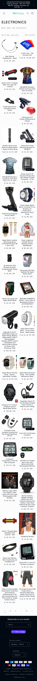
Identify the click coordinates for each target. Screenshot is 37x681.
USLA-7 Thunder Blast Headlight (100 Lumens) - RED (9, 533)
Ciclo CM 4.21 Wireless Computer (27, 434)
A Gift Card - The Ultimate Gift (27, 54)
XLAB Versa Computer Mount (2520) (10, 214)
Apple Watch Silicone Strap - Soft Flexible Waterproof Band (27, 374)
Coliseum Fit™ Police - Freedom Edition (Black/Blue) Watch (10, 406)
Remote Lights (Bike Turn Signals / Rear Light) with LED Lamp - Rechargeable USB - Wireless (9, 494)
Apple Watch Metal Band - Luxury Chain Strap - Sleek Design (27, 330)
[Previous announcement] (4, 4)
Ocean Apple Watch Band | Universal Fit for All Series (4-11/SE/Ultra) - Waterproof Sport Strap (27, 209)
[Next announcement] (33, 4)
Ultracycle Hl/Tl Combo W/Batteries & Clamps (27, 119)
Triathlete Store (17, 668)
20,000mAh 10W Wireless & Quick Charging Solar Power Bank (9, 268)
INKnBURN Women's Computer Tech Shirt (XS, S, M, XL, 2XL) (9, 178)
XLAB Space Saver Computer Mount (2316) (9, 108)
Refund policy (16, 671)
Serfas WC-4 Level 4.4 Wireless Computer (27, 563)
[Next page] (32, 611)
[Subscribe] (28, 624)
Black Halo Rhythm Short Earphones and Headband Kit (9, 560)
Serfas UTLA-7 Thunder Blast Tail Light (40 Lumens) (10, 84)
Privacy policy (28, 671)
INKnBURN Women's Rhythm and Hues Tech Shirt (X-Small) (27, 89)
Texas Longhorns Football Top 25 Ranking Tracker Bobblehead (27, 242)
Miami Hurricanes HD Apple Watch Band (9, 299)
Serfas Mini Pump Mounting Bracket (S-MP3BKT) (27, 147)
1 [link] (5, 611)
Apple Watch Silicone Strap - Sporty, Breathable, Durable (9, 374)
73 (26, 611)
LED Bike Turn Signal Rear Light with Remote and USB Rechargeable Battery (27, 463)
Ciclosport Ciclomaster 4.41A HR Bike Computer (9, 460)
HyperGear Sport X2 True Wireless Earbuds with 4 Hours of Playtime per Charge (27, 403)
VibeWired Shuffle (27, 536)
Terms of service (11, 674)
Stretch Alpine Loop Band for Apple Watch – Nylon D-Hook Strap (10, 147)
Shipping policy (19, 677)
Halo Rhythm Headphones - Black (10, 57)
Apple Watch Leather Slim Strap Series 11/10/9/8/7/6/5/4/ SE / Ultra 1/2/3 (10, 242)
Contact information (27, 674)
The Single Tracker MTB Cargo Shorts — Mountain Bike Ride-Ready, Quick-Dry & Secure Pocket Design (27, 592)
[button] (4, 13)
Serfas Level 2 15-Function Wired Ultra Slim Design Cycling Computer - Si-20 (27, 176)
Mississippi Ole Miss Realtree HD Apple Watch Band (27, 272)
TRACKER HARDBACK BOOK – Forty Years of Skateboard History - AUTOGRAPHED (27, 301)
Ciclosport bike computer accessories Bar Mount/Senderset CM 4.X (9, 433)
